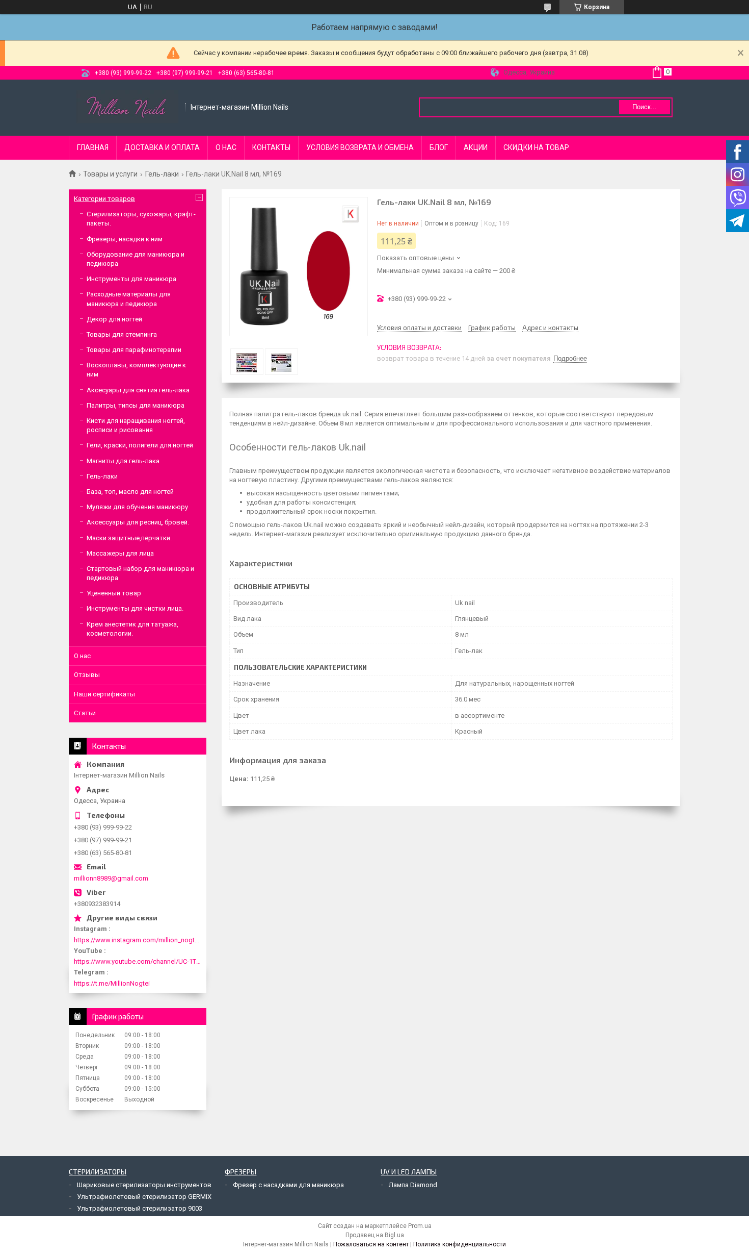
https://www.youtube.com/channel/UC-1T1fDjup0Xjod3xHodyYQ (137, 961)
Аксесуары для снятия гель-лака (138, 390)
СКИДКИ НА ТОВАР (536, 147)
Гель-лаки (162, 174)
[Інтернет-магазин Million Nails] (127, 108)
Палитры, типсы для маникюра (135, 405)
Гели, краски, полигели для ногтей (140, 445)
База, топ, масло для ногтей (130, 491)
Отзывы (87, 675)
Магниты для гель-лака (123, 461)
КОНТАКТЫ (271, 147)
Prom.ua (420, 1226)
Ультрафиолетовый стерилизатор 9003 (139, 1208)
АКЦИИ (476, 147)
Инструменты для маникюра (131, 279)
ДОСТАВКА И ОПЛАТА (162, 147)
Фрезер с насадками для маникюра (288, 1185)
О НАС (226, 147)
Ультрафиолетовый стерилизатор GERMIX (144, 1196)
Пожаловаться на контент (371, 1244)
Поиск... (644, 107)
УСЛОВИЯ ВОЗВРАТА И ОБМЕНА (360, 147)
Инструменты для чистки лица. (135, 608)
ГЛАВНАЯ (93, 147)
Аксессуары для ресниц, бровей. (138, 522)
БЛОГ (439, 147)
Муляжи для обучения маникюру (137, 507)
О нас (82, 656)
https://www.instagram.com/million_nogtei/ (137, 940)
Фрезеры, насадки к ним (125, 239)
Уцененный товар (114, 593)
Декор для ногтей (114, 319)
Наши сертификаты (104, 694)
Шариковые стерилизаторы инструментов (144, 1185)
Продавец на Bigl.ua (374, 1235)
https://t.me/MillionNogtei (112, 983)
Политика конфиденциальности (459, 1244)
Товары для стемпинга (122, 334)
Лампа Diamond (413, 1185)
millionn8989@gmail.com (111, 878)
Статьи (85, 713)
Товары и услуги (110, 174)
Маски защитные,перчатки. (129, 538)
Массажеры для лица (120, 553)
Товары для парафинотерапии (134, 350)
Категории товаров (104, 199)
